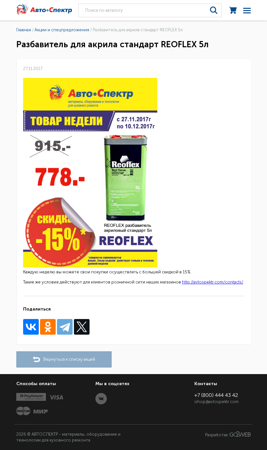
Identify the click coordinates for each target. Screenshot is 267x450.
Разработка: (217, 435)
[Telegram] (65, 327)
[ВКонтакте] (31, 327)
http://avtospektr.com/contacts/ (212, 282)
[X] (82, 327)
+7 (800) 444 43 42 (216, 395)
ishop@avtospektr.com (216, 401)
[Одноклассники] (48, 327)
